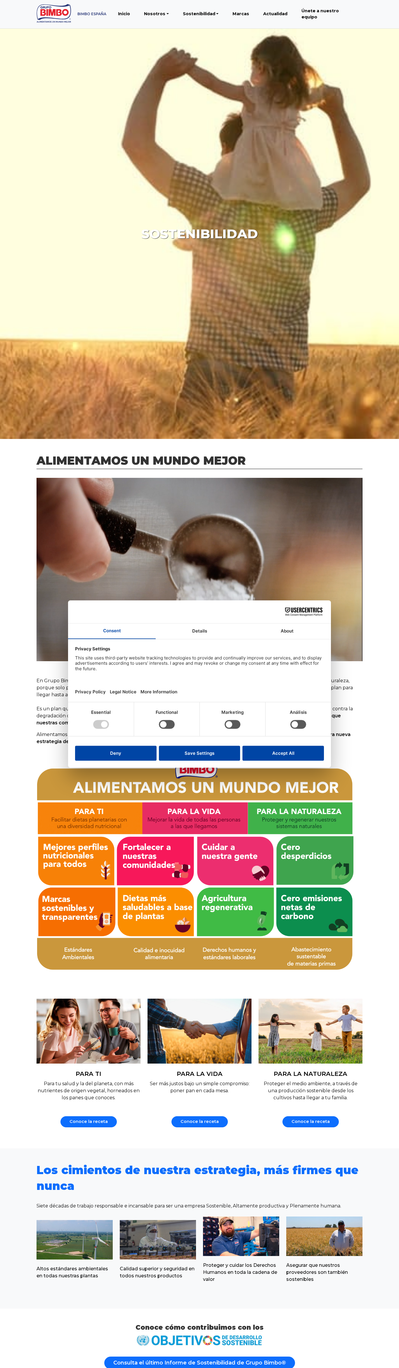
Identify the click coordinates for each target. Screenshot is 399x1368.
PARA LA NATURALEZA (310, 1073)
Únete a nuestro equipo (320, 14)
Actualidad (275, 13)
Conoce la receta (89, 1121)
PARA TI (88, 1073)
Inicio (124, 13)
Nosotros (154, 13)
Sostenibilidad (199, 13)
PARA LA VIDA (200, 1073)
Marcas (241, 13)
